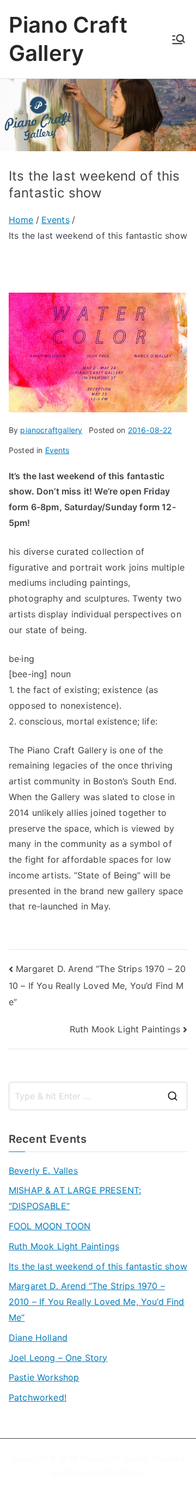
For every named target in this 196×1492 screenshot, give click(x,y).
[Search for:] (98, 1096)
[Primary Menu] (178, 39)
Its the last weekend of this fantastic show (98, 1266)
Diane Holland (38, 1337)
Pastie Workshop (44, 1377)
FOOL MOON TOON (49, 1226)
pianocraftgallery (51, 430)
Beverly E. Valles (43, 1170)
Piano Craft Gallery (114, 1458)
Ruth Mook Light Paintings (125, 1029)
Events (57, 450)
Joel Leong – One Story (58, 1357)
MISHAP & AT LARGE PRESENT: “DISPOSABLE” (75, 1198)
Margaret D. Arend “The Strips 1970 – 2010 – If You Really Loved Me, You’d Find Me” (97, 985)
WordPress (122, 1472)
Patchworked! (37, 1397)
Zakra (74, 1472)
